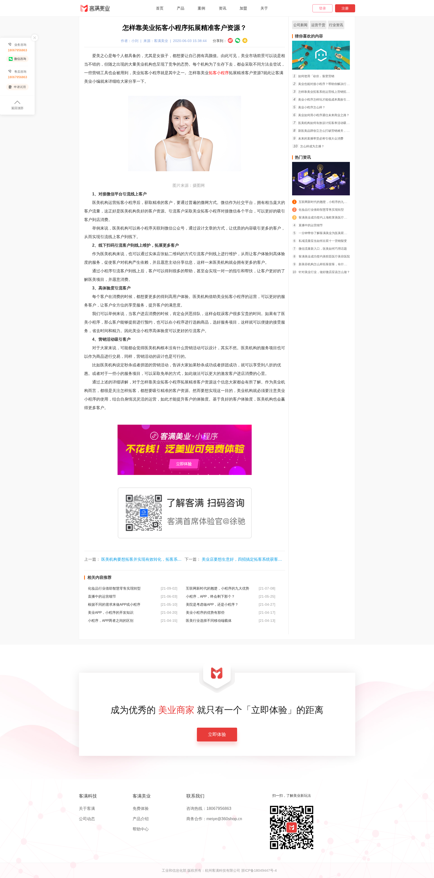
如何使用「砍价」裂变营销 (313, 76)
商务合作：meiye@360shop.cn (214, 819)
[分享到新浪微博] (230, 40)
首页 (160, 8)
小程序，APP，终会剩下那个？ (210, 596)
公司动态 (87, 819)
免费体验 (141, 809)
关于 (264, 8)
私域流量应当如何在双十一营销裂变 (320, 241)
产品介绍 (141, 819)
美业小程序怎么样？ (309, 107)
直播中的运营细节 (102, 596)
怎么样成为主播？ (308, 146)
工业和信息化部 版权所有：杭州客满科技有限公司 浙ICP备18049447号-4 (219, 870)
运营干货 (318, 25)
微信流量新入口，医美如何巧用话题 (320, 248)
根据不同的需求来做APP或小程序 (114, 604)
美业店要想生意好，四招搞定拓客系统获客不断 (244, 559)
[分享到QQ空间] (244, 40)
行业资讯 (336, 25)
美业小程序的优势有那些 (205, 612)
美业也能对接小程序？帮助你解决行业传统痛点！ (328, 84)
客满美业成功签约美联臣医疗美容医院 (322, 256)
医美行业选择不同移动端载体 (209, 620)
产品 (180, 8)
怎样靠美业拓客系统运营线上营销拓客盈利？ (325, 92)
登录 (322, 8)
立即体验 (217, 734)
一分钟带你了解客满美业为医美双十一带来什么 (328, 233)
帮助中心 (141, 829)
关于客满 (87, 809)
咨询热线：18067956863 (208, 809)
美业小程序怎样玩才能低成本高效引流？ (322, 99)
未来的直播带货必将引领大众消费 (318, 138)
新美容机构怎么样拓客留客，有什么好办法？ (326, 264)
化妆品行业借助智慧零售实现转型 (114, 588)
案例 (201, 8)
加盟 (243, 8)
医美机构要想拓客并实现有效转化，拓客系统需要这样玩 (151, 559)
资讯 (222, 8)
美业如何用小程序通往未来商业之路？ (321, 115)
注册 (345, 8)
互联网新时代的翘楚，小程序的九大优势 (217, 588)
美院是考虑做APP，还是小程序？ (212, 604)
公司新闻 (300, 25)
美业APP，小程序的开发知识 (110, 612)
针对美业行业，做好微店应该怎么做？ (321, 272)
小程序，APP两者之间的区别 (110, 620)
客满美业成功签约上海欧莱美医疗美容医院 (325, 217)
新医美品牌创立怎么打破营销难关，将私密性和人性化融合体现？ (339, 131)
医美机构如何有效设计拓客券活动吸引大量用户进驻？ (331, 123)
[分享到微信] (237, 40)
